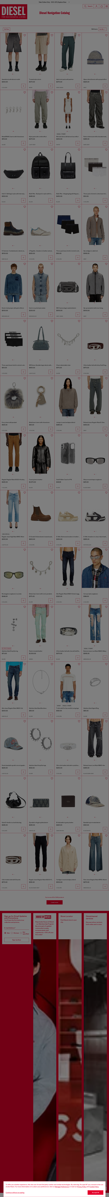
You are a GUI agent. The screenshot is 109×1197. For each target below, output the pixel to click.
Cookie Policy (94, 1187)
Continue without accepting (15, 1192)
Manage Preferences (62, 1187)
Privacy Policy (81, 1187)
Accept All (95, 1192)
